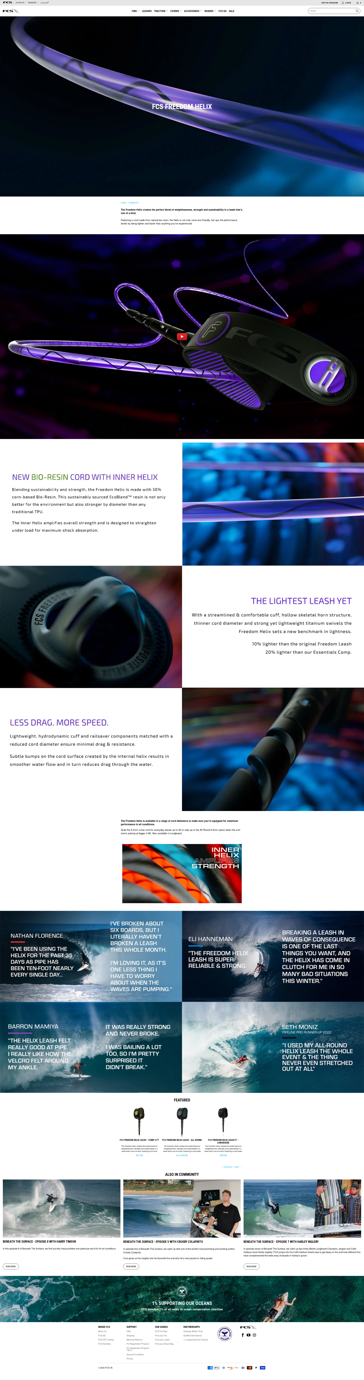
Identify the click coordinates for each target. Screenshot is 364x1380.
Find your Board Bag (164, 1343)
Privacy (130, 1358)
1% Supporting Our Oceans (195, 1339)
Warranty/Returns (134, 1339)
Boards (209, 11)
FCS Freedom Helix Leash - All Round (182, 1121)
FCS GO (223, 11)
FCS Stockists (104, 1343)
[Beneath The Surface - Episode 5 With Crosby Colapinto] (182, 1236)
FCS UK (108, 1367)
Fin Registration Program (138, 1343)
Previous (227, 1167)
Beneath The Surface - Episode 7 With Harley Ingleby (281, 1241)
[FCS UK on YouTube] (248, 1335)
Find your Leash (162, 1339)
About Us (102, 1331)
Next (237, 1167)
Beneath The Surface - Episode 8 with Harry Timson (39, 1241)
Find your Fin (161, 1335)
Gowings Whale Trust (193, 1331)
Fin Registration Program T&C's (138, 1349)
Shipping (130, 1335)
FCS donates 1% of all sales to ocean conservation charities (182, 1309)
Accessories (192, 11)
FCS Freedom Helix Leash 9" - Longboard (223, 1121)
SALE (231, 11)
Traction (160, 11)
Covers (175, 11)
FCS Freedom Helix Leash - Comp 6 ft (139, 1121)
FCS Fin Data (161, 1331)
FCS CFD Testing (106, 1339)
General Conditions (135, 1354)
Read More (11, 1266)
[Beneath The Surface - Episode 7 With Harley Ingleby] (302, 1236)
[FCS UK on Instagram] (254, 1335)
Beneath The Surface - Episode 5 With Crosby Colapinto (163, 1241)
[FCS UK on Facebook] (242, 1335)
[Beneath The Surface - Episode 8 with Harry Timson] (61, 1236)
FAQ (129, 1331)
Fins (134, 11)
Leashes (147, 11)
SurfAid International (192, 1335)
